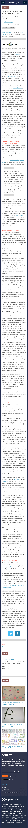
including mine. (6, 587)
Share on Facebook (17, 633)
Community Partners (17, 822)
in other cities (19, 215)
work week (12, 27)
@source (6, 789)
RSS (5, 787)
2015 (12, 76)
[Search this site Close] (25, 2)
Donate (5, 776)
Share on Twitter (10, 633)
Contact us (17, 772)
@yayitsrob (6, 668)
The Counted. (14, 567)
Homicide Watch (6, 32)
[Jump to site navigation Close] (3, 2)
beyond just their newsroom (16, 585)
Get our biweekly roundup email (12, 792)
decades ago (5, 481)
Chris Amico (5, 647)
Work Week (18, 54)
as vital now (17, 479)
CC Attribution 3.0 (13, 779)
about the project (14, 770)
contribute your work (8, 772)
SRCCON (5, 27)
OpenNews (5, 804)
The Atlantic (6, 666)
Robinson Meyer (8, 22)
